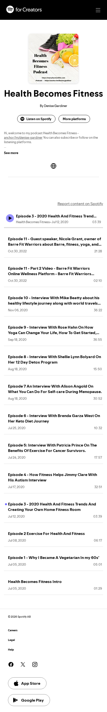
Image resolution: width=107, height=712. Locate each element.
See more (11, 153)
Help (11, 650)
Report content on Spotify (80, 203)
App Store (30, 683)
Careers (12, 630)
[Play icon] (10, 218)
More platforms (74, 119)
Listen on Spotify (38, 119)
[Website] (53, 166)
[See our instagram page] (35, 664)
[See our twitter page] (23, 664)
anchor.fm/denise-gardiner (23, 137)
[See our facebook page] (11, 664)
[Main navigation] (98, 10)
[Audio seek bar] (53, 227)
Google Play (32, 700)
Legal (11, 640)
